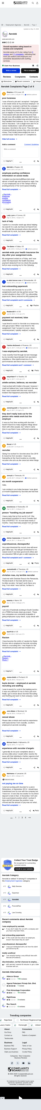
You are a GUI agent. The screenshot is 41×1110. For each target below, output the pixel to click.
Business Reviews (21, 1058)
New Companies (24, 1056)
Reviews (7, 77)
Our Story (7, 1032)
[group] (6, 81)
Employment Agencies (13, 881)
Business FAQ (9, 1046)
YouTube (23, 1063)
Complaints (20, 77)
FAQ (23, 1032)
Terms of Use (26, 1046)
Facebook (12, 1063)
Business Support (10, 1049)
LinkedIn (29, 1063)
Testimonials (8, 1038)
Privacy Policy (27, 1049)
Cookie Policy (27, 1052)
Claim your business (11, 1052)
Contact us (8, 1035)
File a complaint (30, 70)
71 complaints (18, 54)
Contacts (34, 77)
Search (32, 3)
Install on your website (24, 869)
